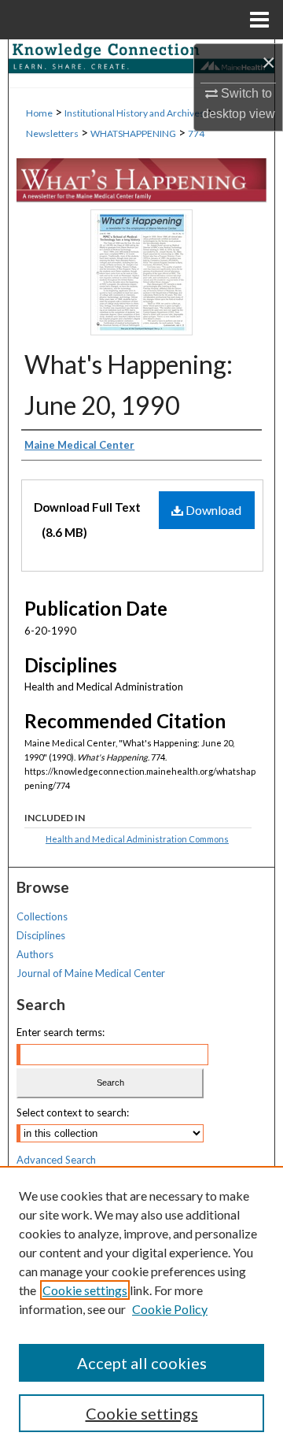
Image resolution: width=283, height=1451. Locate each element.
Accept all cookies (142, 1362)
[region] (141, 1308)
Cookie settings (84, 1290)
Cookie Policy (170, 1308)
